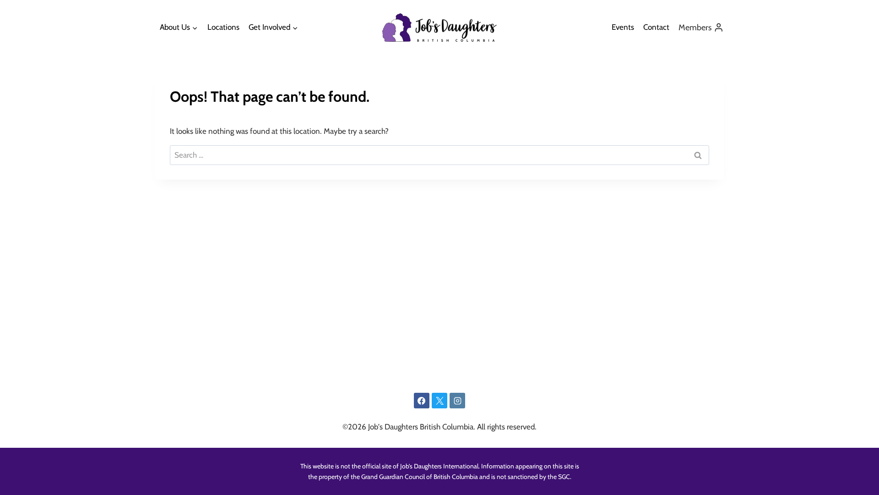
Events (623, 27)
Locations (223, 27)
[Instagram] (457, 400)
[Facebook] (421, 400)
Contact (656, 27)
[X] (439, 400)
